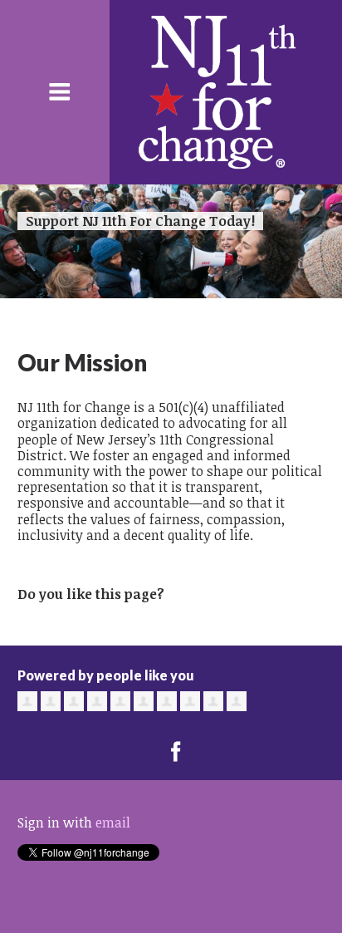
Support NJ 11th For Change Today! (140, 221)
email (112, 822)
